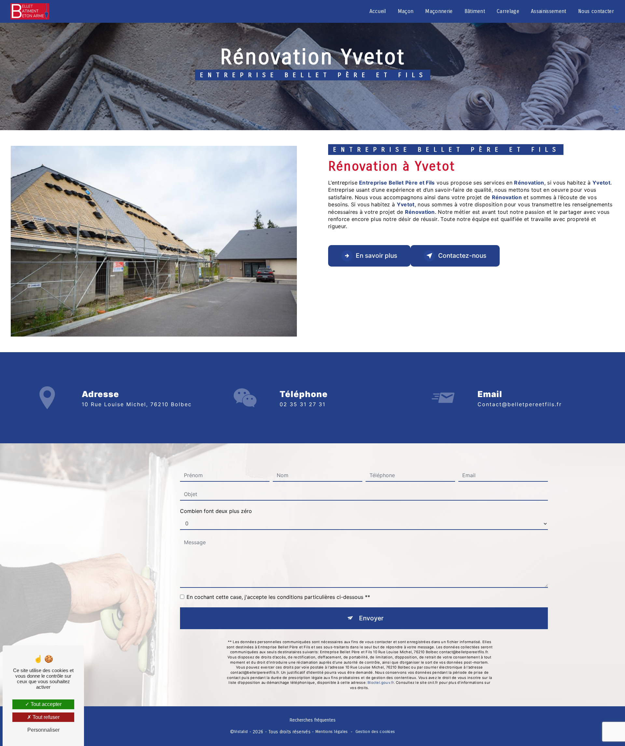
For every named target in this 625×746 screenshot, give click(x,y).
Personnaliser (43, 730)
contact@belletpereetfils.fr (520, 404)
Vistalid (241, 731)
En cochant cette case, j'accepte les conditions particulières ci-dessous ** (278, 597)
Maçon (406, 11)
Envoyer (371, 618)
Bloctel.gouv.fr (381, 682)
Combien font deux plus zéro (216, 511)
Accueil (377, 11)
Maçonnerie (438, 11)
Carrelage (508, 11)
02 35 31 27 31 (303, 404)
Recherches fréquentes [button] (313, 720)
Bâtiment (475, 11)
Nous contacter (596, 11)
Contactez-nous (462, 255)
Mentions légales (331, 731)
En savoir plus (376, 255)
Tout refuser (45, 717)
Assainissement (548, 11)
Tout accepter (45, 704)
